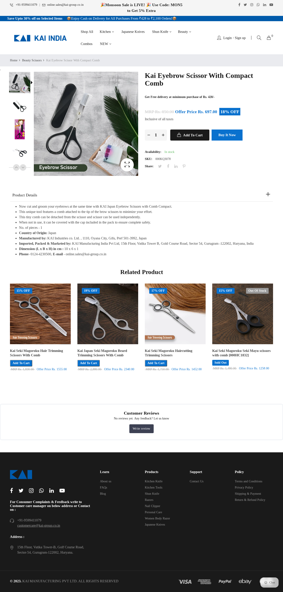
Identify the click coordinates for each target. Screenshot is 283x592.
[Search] (259, 38)
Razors (149, 500)
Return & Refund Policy (250, 500)
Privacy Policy (244, 487)
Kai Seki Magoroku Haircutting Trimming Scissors (168, 353)
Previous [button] (16, 167)
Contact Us (196, 481)
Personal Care (153, 512)
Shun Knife (152, 493)
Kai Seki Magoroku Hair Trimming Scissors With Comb (36, 353)
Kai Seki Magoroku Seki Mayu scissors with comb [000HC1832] (241, 353)
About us (105, 481)
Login (227, 37)
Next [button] (23, 167)
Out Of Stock (257, 290)
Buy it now (227, 135)
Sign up (240, 37)
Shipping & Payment (248, 493)
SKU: (148, 159)
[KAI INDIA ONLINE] (40, 38)
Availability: (153, 152)
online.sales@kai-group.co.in (65, 4)
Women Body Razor (157, 518)
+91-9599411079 (26, 4)
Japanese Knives (155, 524)
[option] (22, 83)
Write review (141, 428)
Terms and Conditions (248, 481)
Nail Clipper (152, 506)
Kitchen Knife (154, 481)
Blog (103, 493)
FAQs (103, 487)
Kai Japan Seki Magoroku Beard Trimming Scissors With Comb (102, 353)
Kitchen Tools (153, 487)
